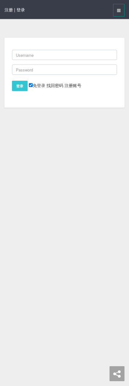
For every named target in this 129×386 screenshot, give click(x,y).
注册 (8, 10)
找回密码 (54, 85)
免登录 (39, 85)
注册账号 (72, 85)
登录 (20, 10)
